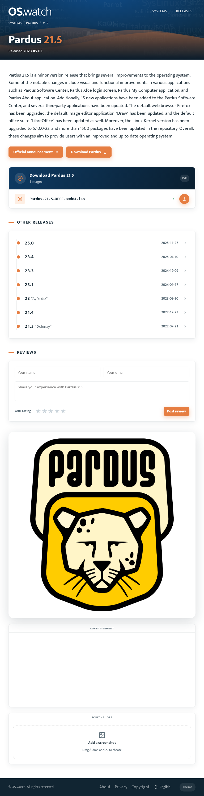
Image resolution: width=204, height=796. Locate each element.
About (104, 787)
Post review (176, 411)
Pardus (32, 23)
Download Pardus (86, 152)
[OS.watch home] (29, 11)
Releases (184, 11)
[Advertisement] (102, 670)
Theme (187, 787)
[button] (102, 742)
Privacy (121, 787)
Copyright (140, 787)
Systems (159, 11)
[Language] (164, 787)
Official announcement (33, 152)
